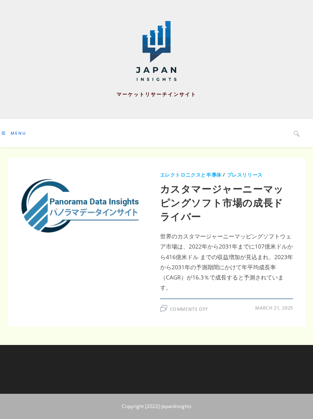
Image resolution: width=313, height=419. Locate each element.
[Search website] (296, 133)
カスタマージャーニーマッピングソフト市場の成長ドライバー (222, 202)
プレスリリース (245, 174)
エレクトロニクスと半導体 (191, 174)
